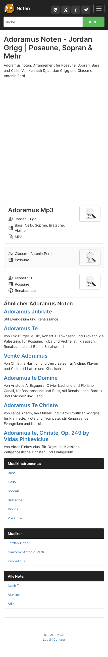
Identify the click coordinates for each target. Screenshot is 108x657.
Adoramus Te (21, 328)
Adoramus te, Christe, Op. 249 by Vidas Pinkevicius (46, 436)
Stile (11, 604)
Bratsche (15, 500)
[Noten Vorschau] (90, 213)
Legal (47, 639)
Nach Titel (16, 586)
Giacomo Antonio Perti (26, 552)
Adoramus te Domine (31, 378)
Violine (13, 509)
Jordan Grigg (18, 543)
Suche (94, 22)
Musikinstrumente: (24, 463)
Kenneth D (16, 561)
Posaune (15, 518)
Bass (12, 473)
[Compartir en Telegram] (85, 10)
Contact (59, 639)
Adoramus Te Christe (31, 405)
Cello (12, 482)
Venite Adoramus (26, 356)
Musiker (15, 533)
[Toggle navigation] (98, 8)
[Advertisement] (54, 136)
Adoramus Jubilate (28, 311)
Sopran (13, 491)
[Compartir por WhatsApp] (55, 10)
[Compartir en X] (65, 10)
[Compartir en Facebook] (75, 10)
